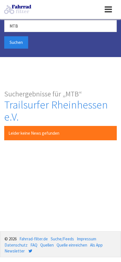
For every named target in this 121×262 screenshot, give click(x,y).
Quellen (47, 245)
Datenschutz (16, 245)
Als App (96, 245)
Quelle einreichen (72, 245)
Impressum (86, 238)
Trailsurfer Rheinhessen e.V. (56, 111)
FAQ (33, 245)
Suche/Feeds (62, 238)
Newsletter (15, 251)
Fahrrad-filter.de (33, 238)
